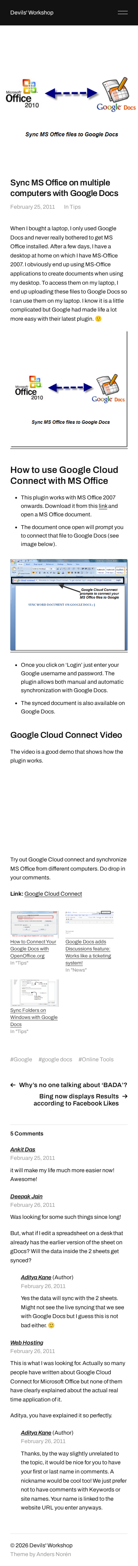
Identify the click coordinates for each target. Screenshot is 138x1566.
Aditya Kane (36, 1277)
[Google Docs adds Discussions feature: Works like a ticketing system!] (89, 924)
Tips (75, 207)
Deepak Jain (26, 1196)
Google (22, 1059)
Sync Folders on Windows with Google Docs (34, 1017)
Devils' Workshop (31, 13)
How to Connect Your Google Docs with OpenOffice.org (33, 949)
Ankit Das (22, 1149)
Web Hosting (26, 1343)
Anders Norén (53, 1554)
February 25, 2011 (32, 207)
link (103, 506)
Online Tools (98, 1059)
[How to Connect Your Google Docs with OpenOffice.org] (34, 924)
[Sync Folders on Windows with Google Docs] (34, 993)
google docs (57, 1059)
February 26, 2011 (32, 1205)
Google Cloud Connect (53, 894)
